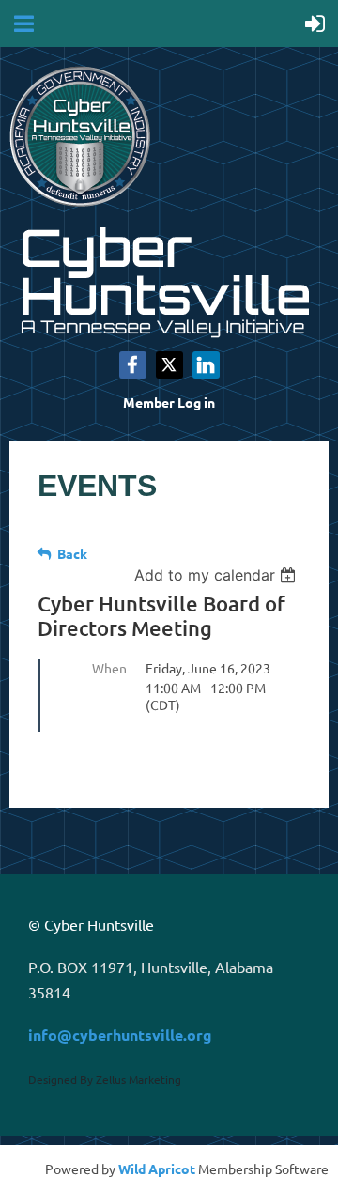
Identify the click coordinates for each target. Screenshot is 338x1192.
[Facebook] (132, 365)
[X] (169, 365)
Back (72, 553)
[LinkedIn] (206, 365)
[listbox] (217, 575)
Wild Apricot (156, 1168)
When (109, 667)
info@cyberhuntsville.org (120, 1035)
